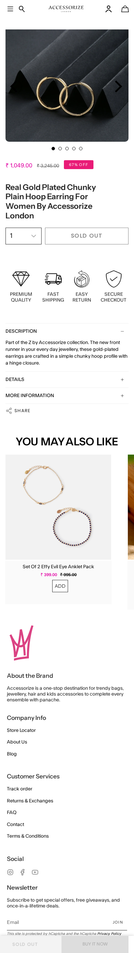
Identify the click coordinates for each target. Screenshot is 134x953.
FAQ (11, 812)
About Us (17, 742)
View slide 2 (60, 148)
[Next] (117, 86)
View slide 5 (80, 148)
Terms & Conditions (28, 836)
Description (21, 331)
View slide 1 (53, 148)
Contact (15, 824)
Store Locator (21, 730)
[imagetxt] (66, 9)
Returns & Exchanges (30, 801)
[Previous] (15, 86)
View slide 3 (67, 148)
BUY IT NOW (95, 944)
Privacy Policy (109, 934)
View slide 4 (74, 148)
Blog (12, 754)
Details (14, 379)
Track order (19, 789)
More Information (29, 395)
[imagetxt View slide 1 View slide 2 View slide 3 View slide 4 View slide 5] (67, 80)
